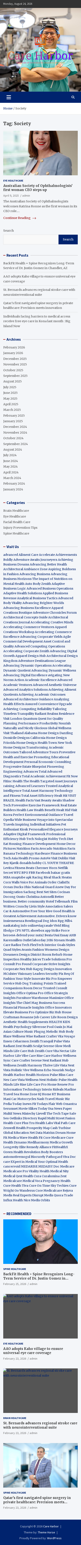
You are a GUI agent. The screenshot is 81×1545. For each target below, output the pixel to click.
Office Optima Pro (29, 993)
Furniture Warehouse (32, 998)
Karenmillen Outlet (17, 940)
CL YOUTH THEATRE (58, 863)
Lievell (41, 1113)
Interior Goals (54, 945)
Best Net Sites (47, 892)
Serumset (10, 1109)
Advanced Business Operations (50, 588)
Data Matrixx (45, 1133)
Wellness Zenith (15, 1065)
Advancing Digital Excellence (25, 675)
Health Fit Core (39, 1138)
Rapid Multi (46, 1118)
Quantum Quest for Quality (43, 719)
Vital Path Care (64, 1123)
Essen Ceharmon (16, 1041)
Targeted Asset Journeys (58, 781)
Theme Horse (46, 1532)
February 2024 (14, 483)
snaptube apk (21, 877)
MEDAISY (45, 1166)
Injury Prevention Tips (20, 528)
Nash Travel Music (50, 1099)
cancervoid (11, 1166)
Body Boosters (52, 1152)
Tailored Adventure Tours (38, 752)
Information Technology (22, 1089)
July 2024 (10, 455)
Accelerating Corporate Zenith (26, 651)
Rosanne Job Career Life (38, 1017)
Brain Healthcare (16, 511)
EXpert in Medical (24, 1162)
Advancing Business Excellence (27, 608)
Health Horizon (37, 1075)
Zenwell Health (14, 1128)
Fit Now (72, 776)
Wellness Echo (40, 1070)
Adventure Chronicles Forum (55, 613)
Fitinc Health (12, 781)
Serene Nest (40, 1060)
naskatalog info (15, 925)
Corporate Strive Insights (51, 964)
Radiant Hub (59, 1060)
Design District (30, 955)
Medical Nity (59, 1171)
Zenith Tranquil (41, 1041)
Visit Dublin (59, 858)
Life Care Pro (37, 1084)
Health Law (24, 810)
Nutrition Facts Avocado (34, 848)
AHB (72, 935)
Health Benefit (45, 810)
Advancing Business (34, 574)
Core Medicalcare (48, 1190)
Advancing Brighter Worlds (43, 603)
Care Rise (36, 1056)
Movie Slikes (27, 1109)
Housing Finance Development (32, 844)
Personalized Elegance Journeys (53, 829)
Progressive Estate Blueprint (24, 767)
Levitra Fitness (14, 868)
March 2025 (12, 410)
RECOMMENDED (18, 1213)
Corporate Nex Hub (17, 969)
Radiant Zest (12, 1046)
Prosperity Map (38, 1128)
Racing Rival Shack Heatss (52, 877)
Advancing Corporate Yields (41, 637)
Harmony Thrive (40, 1065)
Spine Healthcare (16, 533)
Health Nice (21, 1200)
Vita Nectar (61, 1051)
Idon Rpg (57, 921)
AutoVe (45, 858)
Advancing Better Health (48, 564)
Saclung (29, 892)
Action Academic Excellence (35, 680)
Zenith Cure (43, 1051)
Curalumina (51, 1176)
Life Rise (19, 1084)
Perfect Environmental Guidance (38, 815)
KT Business (61, 1094)
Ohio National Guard (39, 887)
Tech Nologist (36, 839)
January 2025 (13, 421)
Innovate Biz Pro (44, 979)
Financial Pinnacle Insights (23, 1007)
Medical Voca (32, 1181)
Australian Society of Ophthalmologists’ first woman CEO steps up (38, 188)
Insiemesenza (14, 921)
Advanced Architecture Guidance (28, 699)
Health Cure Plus (15, 1123)
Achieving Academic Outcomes (42, 694)
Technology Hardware (33, 853)
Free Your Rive (41, 911)
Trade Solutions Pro (57, 959)
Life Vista (60, 1065)
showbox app (41, 930)
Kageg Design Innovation (52, 969)
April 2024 (11, 472)
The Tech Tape (57, 1113)
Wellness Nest (35, 1080)
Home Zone (28, 1094)
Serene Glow (52, 1046)
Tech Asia (10, 858)
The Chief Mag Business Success (40, 1003)
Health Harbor (14, 1075)
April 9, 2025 (11, 195)
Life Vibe (21, 1056)
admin (26, 195)
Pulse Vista (62, 1041)
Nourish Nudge (63, 1070)
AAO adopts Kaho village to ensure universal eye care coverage (33, 1351)
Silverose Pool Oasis (47, 1027)
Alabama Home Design (41, 733)
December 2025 (15, 359)
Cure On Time (39, 1186)
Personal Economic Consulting (47, 762)
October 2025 (13, 370)
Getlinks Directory (23, 1118)
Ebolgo (8, 930)
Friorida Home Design (20, 743)
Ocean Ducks (13, 887)
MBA (7, 877)
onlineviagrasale (40, 925)
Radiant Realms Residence (54, 714)
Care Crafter (20, 1060)
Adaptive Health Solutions (22, 593)
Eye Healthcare (13, 180)
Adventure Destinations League (42, 661)
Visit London (12, 719)
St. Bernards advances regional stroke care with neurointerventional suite (40, 1425)
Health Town (47, 743)
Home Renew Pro (60, 1084)
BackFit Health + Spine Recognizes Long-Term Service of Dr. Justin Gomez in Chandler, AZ (39, 1278)
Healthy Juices (30, 959)
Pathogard (54, 1157)
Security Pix (54, 974)
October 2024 (13, 438)
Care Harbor (52, 1056)
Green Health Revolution (21, 1152)
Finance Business (64, 853)
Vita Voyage (66, 1036)
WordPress (54, 1538)
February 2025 (14, 415)
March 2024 (12, 478)
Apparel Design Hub (30, 656)
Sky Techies (59, 1186)
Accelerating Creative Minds (51, 622)
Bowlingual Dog (37, 921)
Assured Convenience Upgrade (48, 704)
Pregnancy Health (56, 1181)
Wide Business (25, 820)
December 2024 (15, 427)
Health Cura (32, 1176)
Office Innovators (58, 1007)
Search (8, 231)
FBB (32, 873)
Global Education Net (19, 1133)
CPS (18, 930)
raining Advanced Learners (24, 786)
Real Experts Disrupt (28, 1195)
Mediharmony (38, 1142)
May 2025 (10, 398)
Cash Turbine (60, 1128)
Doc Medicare (63, 1166)
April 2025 (10, 404)
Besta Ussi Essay (56, 935)
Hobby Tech (57, 839)
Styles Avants (22, 950)
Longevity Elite (14, 1147)
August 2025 (12, 381)
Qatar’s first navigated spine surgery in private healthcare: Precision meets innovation (37, 1502)
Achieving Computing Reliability (27, 709)
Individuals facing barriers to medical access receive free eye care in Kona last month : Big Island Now (36, 321)
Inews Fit (29, 1104)
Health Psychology (17, 1027)
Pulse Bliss (57, 1075)
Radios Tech (20, 945)
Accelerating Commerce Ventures (28, 627)
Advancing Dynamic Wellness (53, 670)
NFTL (26, 930)
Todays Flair (46, 1104)
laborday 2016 (42, 940)
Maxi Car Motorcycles (19, 1099)
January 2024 (13, 489)
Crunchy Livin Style (30, 906)
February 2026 (14, 347)
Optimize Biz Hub (48, 1012)
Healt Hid (63, 810)
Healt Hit (61, 796)
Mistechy (28, 1113)
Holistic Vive (20, 1070)
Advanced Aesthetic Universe (54, 685)
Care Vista (17, 1080)
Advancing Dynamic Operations (27, 665)
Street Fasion (65, 1118)
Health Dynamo (15, 1142)
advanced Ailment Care (20, 555)
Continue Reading (17, 218)
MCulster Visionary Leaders (24, 974)
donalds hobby (30, 863)
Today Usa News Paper (55, 1109)
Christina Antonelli (40, 897)
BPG (24, 873)
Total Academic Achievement (44, 776)
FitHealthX (60, 1147)
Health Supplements (33, 1022)
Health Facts (24, 800)
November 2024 (15, 432)
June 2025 (10, 393)
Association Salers (59, 906)
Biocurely (38, 1157)
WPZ (17, 873)
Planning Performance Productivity (30, 723)
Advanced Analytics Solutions (25, 690)
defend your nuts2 (30, 935)
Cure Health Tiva (15, 1186)
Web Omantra (66, 1104)
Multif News (12, 1113)
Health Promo (29, 858)
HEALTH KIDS (59, 1022)
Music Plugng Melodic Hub (44, 1032)
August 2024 (12, 449)
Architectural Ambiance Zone (25, 569)
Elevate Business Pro (18, 1012)
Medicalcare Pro (15, 1171)
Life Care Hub (23, 1051)
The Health (31, 781)
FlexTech (37, 945)
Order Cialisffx (59, 882)
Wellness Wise (22, 1036)
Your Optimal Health (53, 1162)
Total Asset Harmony (38, 791)
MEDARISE (29, 1166)
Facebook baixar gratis (53, 873)
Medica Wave (17, 1138)
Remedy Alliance (38, 1147)
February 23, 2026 (14, 1358)
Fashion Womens (45, 950)
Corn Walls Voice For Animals (25, 882)
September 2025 (15, 376)
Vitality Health (39, 1171)
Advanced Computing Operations (39, 646)
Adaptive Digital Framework (24, 834)
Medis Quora (53, 1195)
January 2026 (13, 353)
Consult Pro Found (17, 964)
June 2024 (10, 461)
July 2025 (9, 387)
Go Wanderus (24, 1190)
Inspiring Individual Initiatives (37, 824)
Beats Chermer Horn (41, 868)
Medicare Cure (62, 1138)
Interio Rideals (53, 1089)
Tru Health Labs (41, 1123)
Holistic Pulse (56, 1080)
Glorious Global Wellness (52, 728)
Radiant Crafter (45, 1036)
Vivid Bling (62, 925)
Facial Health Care (16, 522)
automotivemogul (16, 1157)
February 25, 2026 (14, 1284)
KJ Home (45, 1094)
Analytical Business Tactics (37, 598)
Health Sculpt (32, 1046)
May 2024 (10, 466)
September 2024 (15, 444)
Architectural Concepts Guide (25, 617)
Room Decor (32, 988)
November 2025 (15, 364)
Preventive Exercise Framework (35, 805)
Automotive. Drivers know (56, 916)
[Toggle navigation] (8, 97)
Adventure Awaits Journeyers (35, 560)
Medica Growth (61, 1142)
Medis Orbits (40, 1200)
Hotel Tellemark (58, 901)
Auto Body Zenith (38, 584)
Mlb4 (68, 921)
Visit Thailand (13, 733)
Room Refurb (52, 955)
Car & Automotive (16, 911)
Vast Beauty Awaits (48, 800)
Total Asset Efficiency (37, 796)
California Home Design (48, 738)
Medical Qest (12, 1176)
